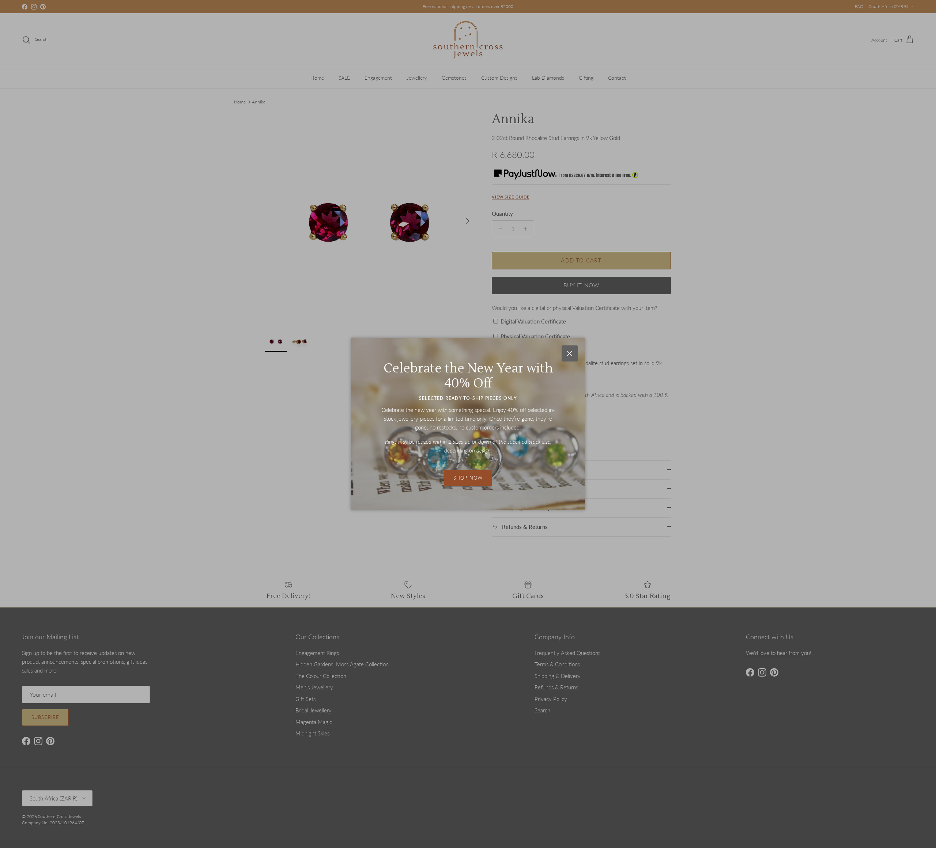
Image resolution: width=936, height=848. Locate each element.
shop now (468, 478)
